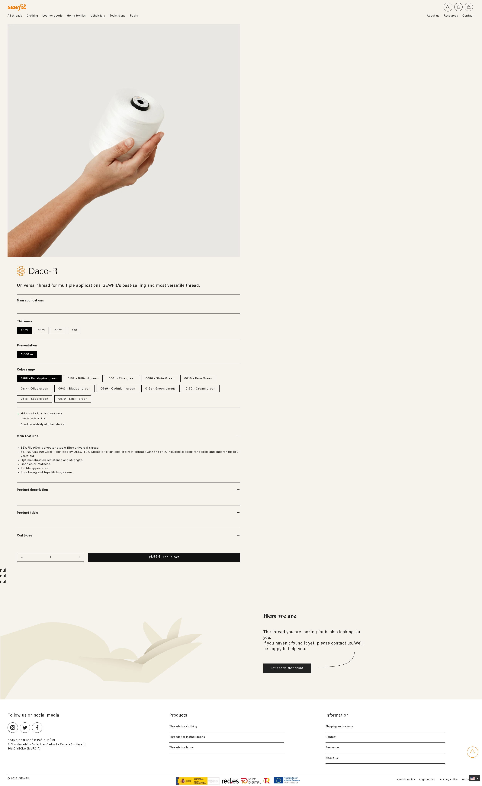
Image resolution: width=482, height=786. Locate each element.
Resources (333, 747)
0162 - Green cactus (160, 388)
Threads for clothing (183, 726)
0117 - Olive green (34, 388)
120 (74, 330)
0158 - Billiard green (83, 378)
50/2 (58, 330)
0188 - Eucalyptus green (39, 378)
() (164, 557)
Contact (331, 737)
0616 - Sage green (34, 398)
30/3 (41, 330)
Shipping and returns (339, 726)
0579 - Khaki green (72, 398)
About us (332, 758)
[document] (124, 140)
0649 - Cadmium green (118, 388)
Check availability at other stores (42, 424)
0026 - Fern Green (198, 378)
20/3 (24, 330)
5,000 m (27, 354)
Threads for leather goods (187, 737)
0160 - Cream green (201, 388)
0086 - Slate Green (160, 378)
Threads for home (181, 747)
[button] (448, 7)
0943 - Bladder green (74, 388)
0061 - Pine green (122, 378)
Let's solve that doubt (287, 668)
